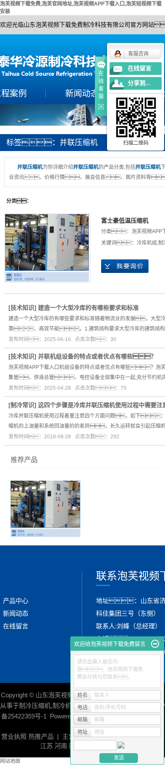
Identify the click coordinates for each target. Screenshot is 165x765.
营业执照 (14, 736)
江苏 (46, 745)
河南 (61, 745)
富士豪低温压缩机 (124, 220)
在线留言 (15, 626)
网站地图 (10, 761)
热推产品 (41, 736)
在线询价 (124, 266)
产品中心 (15, 600)
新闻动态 (82, 93)
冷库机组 (147, 243)
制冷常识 (22, 405)
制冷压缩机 (35, 705)
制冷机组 (65, 705)
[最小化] (155, 644)
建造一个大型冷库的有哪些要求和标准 (88, 307)
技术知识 (22, 307)
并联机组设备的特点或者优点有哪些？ (97, 356)
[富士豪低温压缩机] (47, 248)
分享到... (139, 83)
